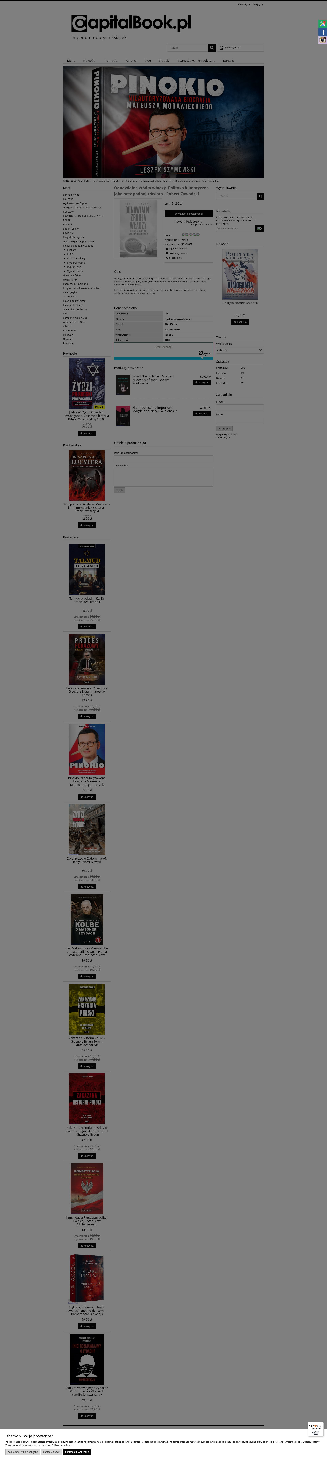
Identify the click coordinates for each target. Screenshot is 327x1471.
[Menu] (322, 1424)
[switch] (315, 1433)
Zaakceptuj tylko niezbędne (23, 1451)
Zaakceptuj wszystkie (77, 1451)
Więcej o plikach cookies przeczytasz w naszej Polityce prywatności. (39, 1444)
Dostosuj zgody (51, 1451)
